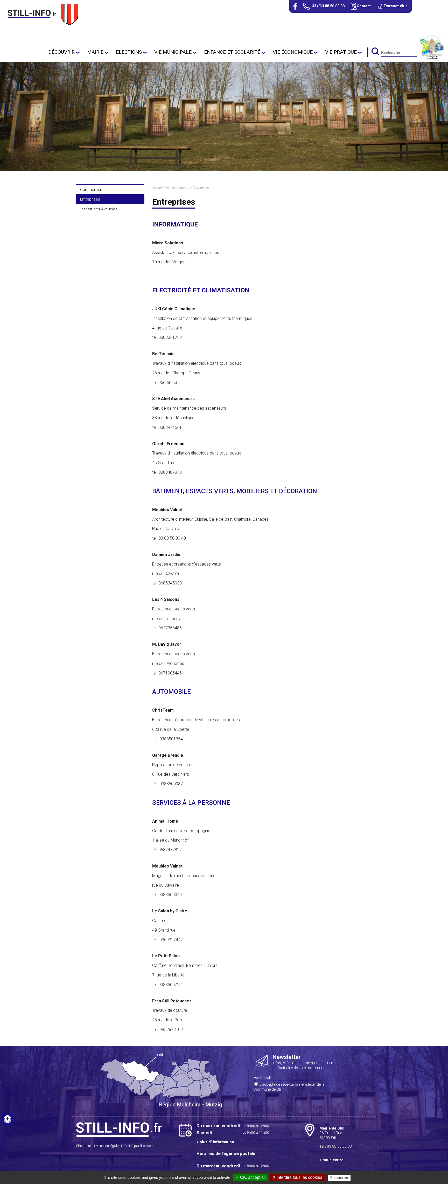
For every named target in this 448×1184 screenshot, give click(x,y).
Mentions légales (108, 1146)
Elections (129, 52)
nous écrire (333, 1160)
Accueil (157, 188)
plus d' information (217, 1142)
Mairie (95, 52)
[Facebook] (295, 6)
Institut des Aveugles (98, 209)
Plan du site (84, 1146)
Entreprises (90, 199)
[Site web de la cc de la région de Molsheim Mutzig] (432, 59)
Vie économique (293, 52)
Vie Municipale (173, 52)
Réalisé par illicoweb (138, 1146)
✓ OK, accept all (251, 1177)
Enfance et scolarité (232, 52)
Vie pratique (341, 52)
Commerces (91, 189)
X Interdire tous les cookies (297, 1177)
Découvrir (61, 52)
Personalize (339, 1178)
